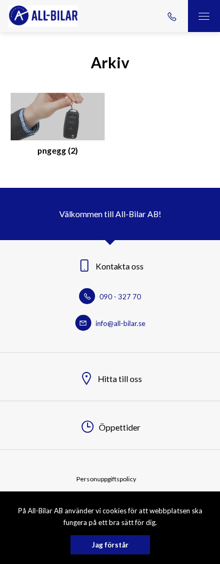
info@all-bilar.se (119, 323)
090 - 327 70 (119, 296)
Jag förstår (110, 545)
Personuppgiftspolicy (106, 479)
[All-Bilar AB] (43, 16)
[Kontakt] (172, 16)
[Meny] (204, 16)
